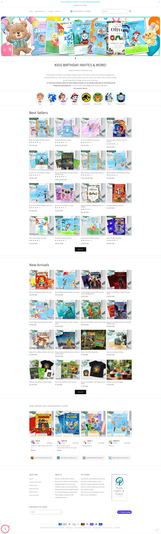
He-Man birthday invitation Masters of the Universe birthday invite (92, 293)
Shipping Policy (33, 488)
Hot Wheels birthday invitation (115, 205)
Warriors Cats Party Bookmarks (89, 352)
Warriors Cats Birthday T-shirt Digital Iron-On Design (93, 382)
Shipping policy (97, 527)
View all (80, 249)
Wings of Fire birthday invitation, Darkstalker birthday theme (119, 322)
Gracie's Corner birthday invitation (64, 205)
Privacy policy (78, 527)
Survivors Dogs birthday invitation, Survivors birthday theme (67, 352)
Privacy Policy (33, 485)
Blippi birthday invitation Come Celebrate (92, 173)
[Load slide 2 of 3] (78, 58)
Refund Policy (33, 492)
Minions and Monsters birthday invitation (40, 292)
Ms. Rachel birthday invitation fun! (90, 140)
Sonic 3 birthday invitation (114, 238)
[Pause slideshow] (90, 58)
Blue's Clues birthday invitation (37, 238)
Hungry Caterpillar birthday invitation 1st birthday (92, 206)
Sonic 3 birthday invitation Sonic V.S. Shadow (117, 140)
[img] (42, 436)
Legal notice (117, 527)
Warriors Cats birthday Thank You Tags (65, 382)
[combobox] (114, 11)
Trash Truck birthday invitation (115, 352)
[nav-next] (131, 433)
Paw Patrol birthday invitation (63, 238)
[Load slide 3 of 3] (81, 58)
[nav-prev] (29, 433)
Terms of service (87, 527)
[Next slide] (85, 58)
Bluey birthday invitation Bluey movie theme (67, 292)
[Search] (126, 11)
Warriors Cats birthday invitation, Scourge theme (118, 293)
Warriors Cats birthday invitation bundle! (40, 382)
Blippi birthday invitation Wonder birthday (118, 173)
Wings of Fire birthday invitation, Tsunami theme (66, 322)
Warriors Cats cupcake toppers (115, 382)
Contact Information (35, 482)
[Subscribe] (61, 512)
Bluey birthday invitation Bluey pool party (40, 322)
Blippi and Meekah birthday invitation (39, 140)
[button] (40, 11)
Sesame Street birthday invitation (90, 238)
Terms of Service (34, 495)
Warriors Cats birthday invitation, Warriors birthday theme (66, 173)
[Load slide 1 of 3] (75, 58)
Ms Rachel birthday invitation (63, 140)
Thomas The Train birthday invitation (39, 173)
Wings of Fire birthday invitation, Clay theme (41, 352)
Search (31, 479)
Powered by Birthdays (59, 527)
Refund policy (69, 527)
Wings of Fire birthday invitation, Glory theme (93, 322)
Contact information (107, 527)
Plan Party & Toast (48, 527)
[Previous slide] (71, 58)
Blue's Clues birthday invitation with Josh (40, 205)
